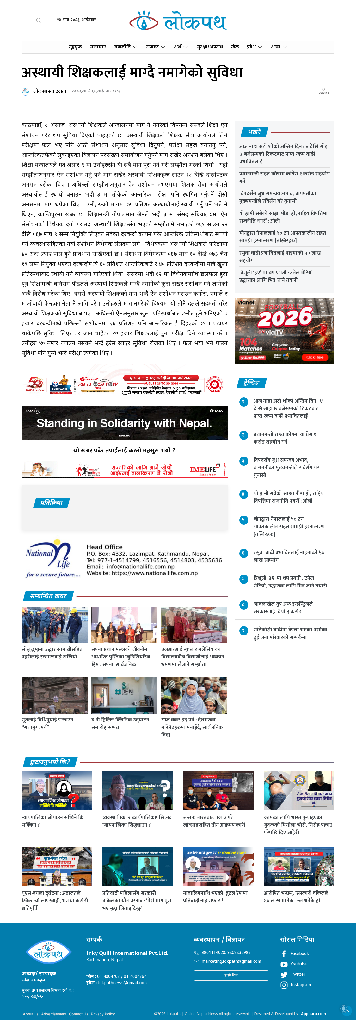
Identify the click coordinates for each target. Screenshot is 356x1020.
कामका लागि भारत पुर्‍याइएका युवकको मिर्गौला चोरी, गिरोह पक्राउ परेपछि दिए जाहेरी (298, 825)
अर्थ (177, 47)
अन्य (275, 47)
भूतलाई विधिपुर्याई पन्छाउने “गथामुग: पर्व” (47, 723)
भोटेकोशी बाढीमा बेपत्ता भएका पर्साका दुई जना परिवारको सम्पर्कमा (290, 633)
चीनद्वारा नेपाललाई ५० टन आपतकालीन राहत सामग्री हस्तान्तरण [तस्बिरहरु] (282, 237)
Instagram (301, 985)
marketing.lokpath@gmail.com (231, 962)
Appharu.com (313, 1014)
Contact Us (78, 1014)
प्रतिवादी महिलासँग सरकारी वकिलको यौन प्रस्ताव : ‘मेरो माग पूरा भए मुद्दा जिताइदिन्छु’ (136, 901)
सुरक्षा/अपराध (210, 47)
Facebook (300, 954)
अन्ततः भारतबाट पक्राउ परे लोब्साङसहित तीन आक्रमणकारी (214, 821)
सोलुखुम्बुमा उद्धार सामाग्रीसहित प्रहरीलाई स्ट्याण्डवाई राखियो (52, 653)
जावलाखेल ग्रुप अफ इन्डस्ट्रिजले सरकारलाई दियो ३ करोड (283, 608)
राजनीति (122, 47)
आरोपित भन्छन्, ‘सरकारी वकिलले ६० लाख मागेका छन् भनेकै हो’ (296, 897)
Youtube (299, 964)
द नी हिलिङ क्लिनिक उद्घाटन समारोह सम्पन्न (120, 723)
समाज (152, 47)
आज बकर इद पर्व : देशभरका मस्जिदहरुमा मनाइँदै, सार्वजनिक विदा (192, 727)
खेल (235, 47)
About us (31, 1014)
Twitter (298, 975)
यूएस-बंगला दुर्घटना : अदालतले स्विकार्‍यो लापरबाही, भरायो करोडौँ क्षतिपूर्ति (55, 901)
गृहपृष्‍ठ (75, 47)
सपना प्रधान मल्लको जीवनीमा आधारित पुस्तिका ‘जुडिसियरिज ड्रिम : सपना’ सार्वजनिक (120, 657)
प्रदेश (251, 47)
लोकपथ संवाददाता (49, 92)
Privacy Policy (103, 1014)
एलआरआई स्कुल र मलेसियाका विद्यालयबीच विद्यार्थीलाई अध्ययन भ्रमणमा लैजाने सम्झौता (192, 657)
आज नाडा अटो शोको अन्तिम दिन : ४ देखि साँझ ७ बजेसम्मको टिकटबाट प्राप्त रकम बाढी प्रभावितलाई (284, 154)
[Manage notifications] (344, 1008)
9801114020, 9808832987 (226, 953)
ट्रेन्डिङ (252, 383)
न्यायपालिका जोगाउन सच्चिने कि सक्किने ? (53, 821)
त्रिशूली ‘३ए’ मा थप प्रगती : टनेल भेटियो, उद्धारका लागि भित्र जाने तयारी (276, 276)
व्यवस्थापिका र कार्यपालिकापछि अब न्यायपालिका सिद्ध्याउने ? (137, 821)
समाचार (98, 47)
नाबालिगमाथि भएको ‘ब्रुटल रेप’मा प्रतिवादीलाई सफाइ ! (215, 897)
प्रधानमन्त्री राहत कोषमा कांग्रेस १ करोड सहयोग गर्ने (284, 177)
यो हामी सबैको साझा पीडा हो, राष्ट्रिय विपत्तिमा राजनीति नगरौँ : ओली (283, 217)
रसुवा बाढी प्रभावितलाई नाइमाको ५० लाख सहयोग (280, 257)
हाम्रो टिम (231, 975)
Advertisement (53, 1014)
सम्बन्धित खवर (48, 596)
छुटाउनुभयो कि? (50, 762)
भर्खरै (254, 132)
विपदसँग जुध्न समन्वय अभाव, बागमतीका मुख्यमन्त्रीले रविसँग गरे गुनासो (277, 197)
